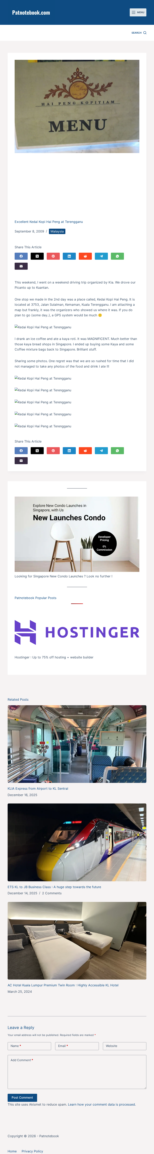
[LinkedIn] (69, 256)
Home (12, 1151)
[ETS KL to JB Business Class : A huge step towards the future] (77, 842)
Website (111, 1046)
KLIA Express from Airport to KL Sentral (38, 788)
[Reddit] (85, 256)
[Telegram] (101, 256)
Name (16, 1046)
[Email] (21, 266)
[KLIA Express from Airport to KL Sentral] (77, 744)
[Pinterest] (53, 256)
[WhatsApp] (117, 256)
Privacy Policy (32, 1151)
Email (63, 1046)
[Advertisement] (77, 189)
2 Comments (52, 893)
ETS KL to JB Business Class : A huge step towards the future (54, 887)
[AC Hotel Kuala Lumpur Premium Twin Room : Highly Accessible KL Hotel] (77, 941)
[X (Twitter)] (37, 256)
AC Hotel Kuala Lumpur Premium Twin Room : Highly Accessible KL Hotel (63, 985)
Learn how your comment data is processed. (102, 1104)
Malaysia (57, 231)
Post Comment (22, 1097)
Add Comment (22, 1060)
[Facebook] (21, 256)
